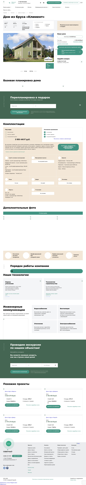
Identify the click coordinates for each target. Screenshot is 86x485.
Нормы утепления (61, 456)
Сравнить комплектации (62, 43)
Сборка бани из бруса (62, 454)
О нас (72, 447)
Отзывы (73, 452)
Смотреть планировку (12, 404)
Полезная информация (49, 458)
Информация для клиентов (41, 7)
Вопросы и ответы (48, 456)
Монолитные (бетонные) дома (35, 456)
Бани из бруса (31, 454)
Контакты (67, 7)
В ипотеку (70, 36)
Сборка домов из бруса (62, 452)
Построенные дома (19, 7)
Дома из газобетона (32, 452)
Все (29, 464)
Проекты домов (6, 7)
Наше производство (48, 454)
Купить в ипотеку (48, 450)
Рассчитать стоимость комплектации (62, 138)
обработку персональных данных (40, 372)
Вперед (31, 71)
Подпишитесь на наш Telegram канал (8, 482)
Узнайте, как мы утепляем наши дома (12, 294)
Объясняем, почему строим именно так (51, 294)
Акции (29, 470)
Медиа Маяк (73, 480)
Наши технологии (56, 7)
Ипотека (29, 7)
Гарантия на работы (48, 462)
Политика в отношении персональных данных (42, 479)
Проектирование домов (49, 464)
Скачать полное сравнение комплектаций (15, 151)
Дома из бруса (21, 12)
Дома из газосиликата (33, 460)
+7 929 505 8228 (22, 1)
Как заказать (47, 447)
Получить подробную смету (32, 405)
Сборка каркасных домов (63, 450)
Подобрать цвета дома (62, 447)
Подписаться (3, 484)
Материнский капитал (49, 452)
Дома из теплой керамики (34, 462)
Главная (5, 12)
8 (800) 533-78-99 (61, 61)
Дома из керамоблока (33, 458)
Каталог (12, 12)
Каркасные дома (31, 447)
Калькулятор (31, 467)
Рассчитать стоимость (78, 41)
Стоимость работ (48, 460)
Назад (25, 71)
